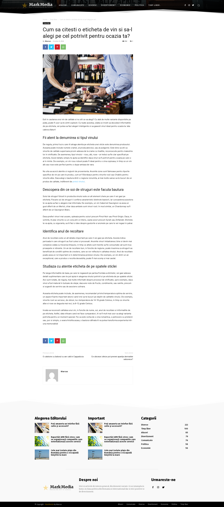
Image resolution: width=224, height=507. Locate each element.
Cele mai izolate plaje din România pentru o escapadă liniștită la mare (65, 452)
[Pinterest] (57, 47)
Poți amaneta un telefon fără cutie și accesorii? (65, 424)
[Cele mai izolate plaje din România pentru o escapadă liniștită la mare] (42, 455)
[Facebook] (185, 5)
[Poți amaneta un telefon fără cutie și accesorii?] (42, 428)
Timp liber (53, 19)
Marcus (48, 41)
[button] (198, 5)
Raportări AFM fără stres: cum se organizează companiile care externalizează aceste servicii (66, 439)
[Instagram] (189, 5)
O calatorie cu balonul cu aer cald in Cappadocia (63, 356)
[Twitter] (193, 5)
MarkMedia (49, 504)
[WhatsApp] (63, 47)
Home (45, 19)
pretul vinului (79, 181)
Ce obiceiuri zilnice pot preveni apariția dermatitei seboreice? (112, 357)
